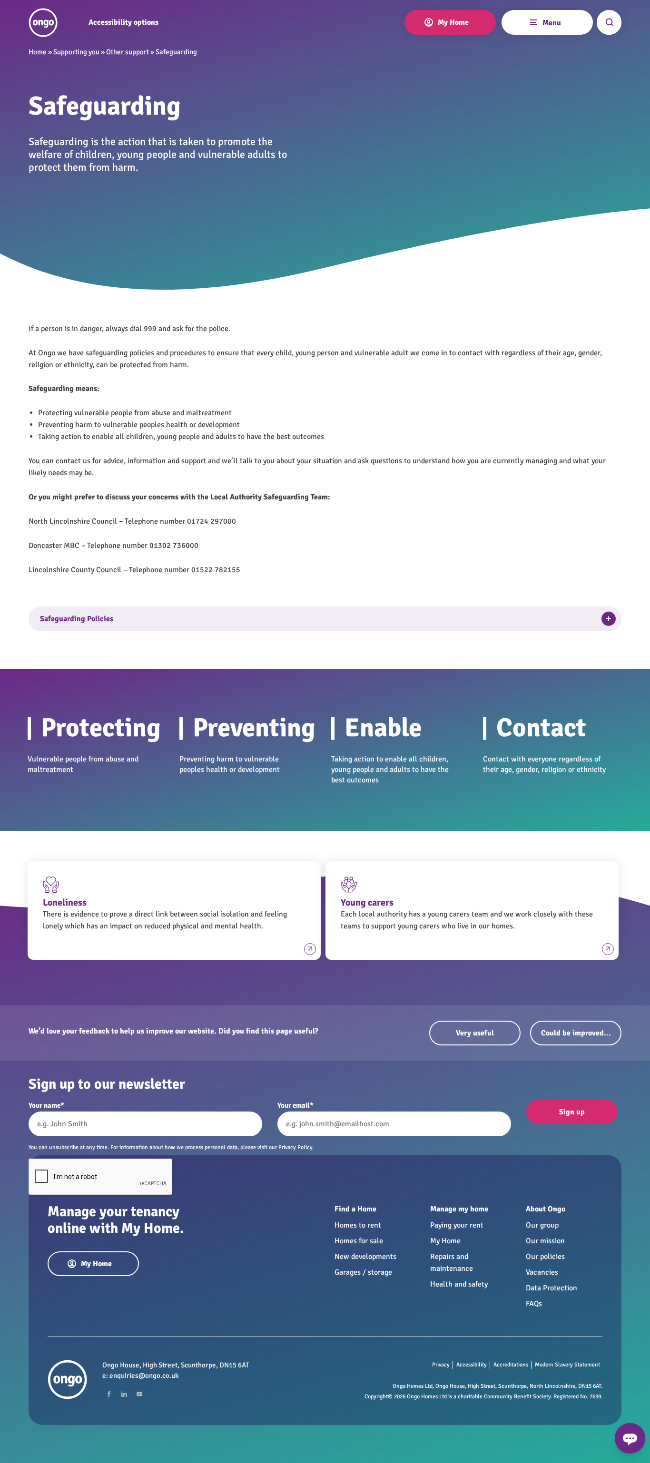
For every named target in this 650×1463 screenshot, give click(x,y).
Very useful (475, 1033)
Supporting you (76, 52)
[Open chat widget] (630, 1438)
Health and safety (459, 1284)
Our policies (545, 1256)
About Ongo (545, 1209)
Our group (542, 1225)
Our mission (545, 1241)
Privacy (441, 1364)
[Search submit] (609, 22)
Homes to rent (358, 1225)
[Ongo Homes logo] (43, 22)
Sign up (572, 1112)
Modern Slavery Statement (567, 1364)
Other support (127, 52)
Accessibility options (123, 23)
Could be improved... (576, 1033)
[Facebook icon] (109, 1394)
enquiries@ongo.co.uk (144, 1375)
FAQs (534, 1303)
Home (38, 52)
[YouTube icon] (139, 1394)
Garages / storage (363, 1272)
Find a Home (355, 1209)
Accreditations (510, 1364)
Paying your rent (456, 1225)
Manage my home (459, 1209)
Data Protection (551, 1288)
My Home (445, 1241)
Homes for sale (359, 1241)
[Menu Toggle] (533, 21)
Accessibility (471, 1364)
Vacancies (542, 1272)
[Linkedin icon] (124, 1394)
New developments (365, 1256)
